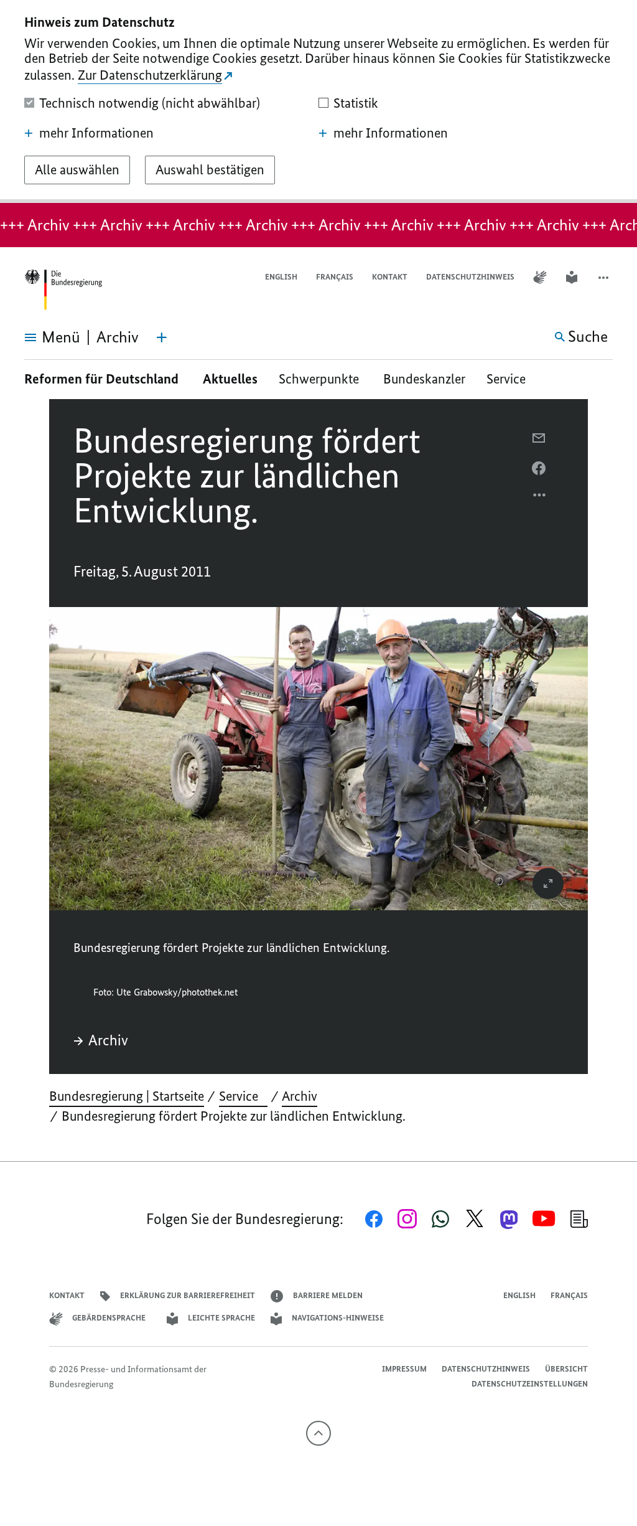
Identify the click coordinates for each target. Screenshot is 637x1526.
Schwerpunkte (320, 378)
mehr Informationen (96, 133)
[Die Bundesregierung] (62, 290)
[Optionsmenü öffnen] (539, 498)
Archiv (108, 1040)
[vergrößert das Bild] (548, 883)
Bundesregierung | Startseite (126, 1096)
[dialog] (318, 101)
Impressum (404, 1368)
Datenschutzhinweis (470, 276)
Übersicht (566, 1368)
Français (334, 276)
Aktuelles (230, 378)
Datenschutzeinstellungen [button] (530, 1383)
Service (510, 378)
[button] (604, 277)
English (281, 276)
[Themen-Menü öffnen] (162, 337)
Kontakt (389, 276)
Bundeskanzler (424, 378)
